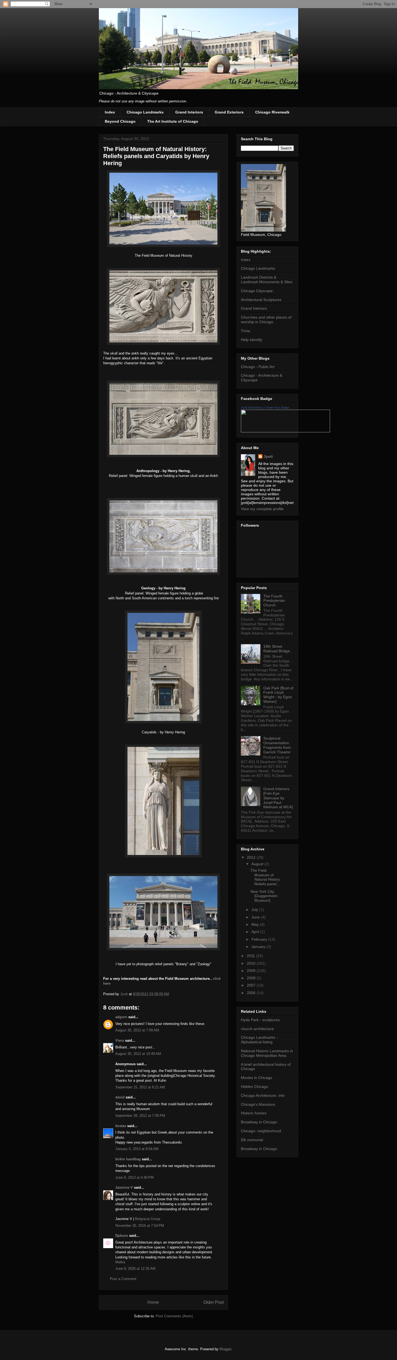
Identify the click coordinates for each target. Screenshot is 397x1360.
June (256, 917)
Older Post (213, 1302)
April (255, 932)
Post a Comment (123, 1279)
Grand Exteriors (229, 112)
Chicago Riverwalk (272, 112)
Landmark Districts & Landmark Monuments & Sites (266, 279)
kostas (120, 1126)
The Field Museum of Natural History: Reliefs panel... (265, 877)
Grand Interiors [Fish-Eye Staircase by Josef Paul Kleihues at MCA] (278, 798)
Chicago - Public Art (257, 367)
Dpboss (121, 1236)
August (257, 864)
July (255, 909)
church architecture (257, 1029)
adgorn (121, 1017)
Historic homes (253, 1113)
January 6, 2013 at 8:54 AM (137, 1149)
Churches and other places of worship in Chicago (266, 319)
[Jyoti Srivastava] (285, 431)
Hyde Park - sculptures (260, 1020)
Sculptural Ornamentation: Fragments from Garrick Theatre (277, 745)
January (258, 946)
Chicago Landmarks (145, 112)
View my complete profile (262, 509)
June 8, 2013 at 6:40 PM (134, 1177)
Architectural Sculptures (261, 300)
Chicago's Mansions (258, 1104)
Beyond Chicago (120, 121)
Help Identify (251, 340)
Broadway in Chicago (259, 1122)
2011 (251, 956)
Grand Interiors (189, 112)
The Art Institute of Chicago (172, 121)
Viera (119, 1040)
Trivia (245, 331)
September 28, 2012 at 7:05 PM (140, 1116)
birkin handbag (128, 1159)
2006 (252, 993)
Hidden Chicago (254, 1086)
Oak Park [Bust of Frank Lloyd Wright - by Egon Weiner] (278, 695)
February (259, 939)
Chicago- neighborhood (261, 1131)
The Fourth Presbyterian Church (274, 600)
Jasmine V (124, 1187)
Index (110, 112)
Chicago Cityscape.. (258, 291)
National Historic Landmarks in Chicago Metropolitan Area (267, 1053)
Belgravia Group (147, 1219)
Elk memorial (252, 1140)
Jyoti (268, 456)
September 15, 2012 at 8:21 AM (140, 1087)
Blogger (225, 1349)
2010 (252, 963)
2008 (252, 978)
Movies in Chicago (256, 1077)
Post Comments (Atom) (174, 1316)
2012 (252, 857)
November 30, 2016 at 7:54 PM (139, 1226)
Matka (120, 1262)
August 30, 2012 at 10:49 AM (138, 1054)
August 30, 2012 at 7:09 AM (137, 1030)
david (120, 1097)
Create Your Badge (276, 407)
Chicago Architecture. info (263, 1095)
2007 (252, 985)
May (255, 924)
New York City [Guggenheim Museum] (264, 896)
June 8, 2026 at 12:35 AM (135, 1269)
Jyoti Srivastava (251, 407)
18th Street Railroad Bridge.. (277, 648)
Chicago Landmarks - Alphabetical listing (259, 1039)
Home (153, 1302)
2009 (252, 970)
